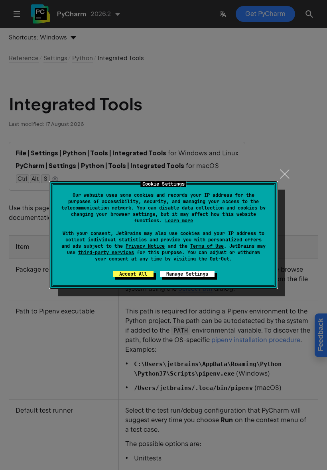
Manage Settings (187, 274)
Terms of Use (207, 246)
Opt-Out (219, 259)
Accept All (133, 274)
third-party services (106, 252)
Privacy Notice (145, 246)
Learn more (179, 220)
